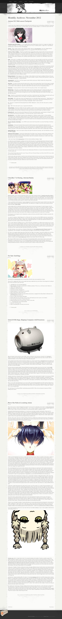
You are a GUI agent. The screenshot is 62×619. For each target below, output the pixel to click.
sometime (13, 131)
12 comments (11, 166)
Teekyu (31, 168)
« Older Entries (10, 606)
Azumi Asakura (17, 204)
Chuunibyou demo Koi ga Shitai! (14, 44)
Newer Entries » (52, 606)
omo (10, 22)
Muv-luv (21, 167)
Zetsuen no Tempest (40, 168)
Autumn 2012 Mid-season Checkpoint (20, 21)
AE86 (51, 367)
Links (26, 1)
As (8, 279)
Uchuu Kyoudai (34, 168)
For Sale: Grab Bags (14, 256)
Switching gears (11, 558)
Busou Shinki (18, 166)
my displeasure (34, 577)
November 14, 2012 (50, 256)
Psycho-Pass (38, 167)
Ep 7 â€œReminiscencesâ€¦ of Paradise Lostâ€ (42, 229)
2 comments (21, 246)
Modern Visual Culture (16, 167)
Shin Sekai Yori (27, 168)
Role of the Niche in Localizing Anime (20, 403)
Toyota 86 (42, 360)
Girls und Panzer (34, 166)
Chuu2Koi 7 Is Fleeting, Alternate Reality (21, 178)
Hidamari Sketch (39, 166)
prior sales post (18, 279)
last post (25, 46)
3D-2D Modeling (35, 310)
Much (9, 195)
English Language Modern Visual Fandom (29, 393)
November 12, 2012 (50, 320)
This (9, 356)
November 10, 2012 (50, 403)
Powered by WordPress (31, 616)
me (30, 420)
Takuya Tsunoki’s (13, 285)
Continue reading (13, 162)
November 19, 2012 (50, 21)
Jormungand (46, 166)
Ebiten (17, 51)
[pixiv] (20, 42)
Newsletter (31, 1)
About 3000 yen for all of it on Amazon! (17, 49)
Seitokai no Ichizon (22, 168)
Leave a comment (27, 310)
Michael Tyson (46, 616)
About (15, 1)
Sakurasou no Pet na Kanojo (49, 167)
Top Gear (48, 356)
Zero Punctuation (38, 48)
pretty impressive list (22, 236)
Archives (20, 1)
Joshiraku (49, 166)
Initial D (43, 166)
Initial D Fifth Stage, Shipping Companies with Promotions (26, 320)
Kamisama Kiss (21, 139)
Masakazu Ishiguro (13, 293)
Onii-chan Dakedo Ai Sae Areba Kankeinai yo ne (29, 167)
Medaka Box (11, 167)
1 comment (18, 393)
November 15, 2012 (50, 178)
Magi (52, 166)
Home (10, 1)
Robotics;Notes (42, 167)
